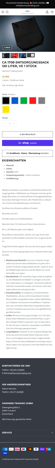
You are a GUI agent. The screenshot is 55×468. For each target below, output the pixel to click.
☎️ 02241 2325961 (37, 3)
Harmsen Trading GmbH (15, 459)
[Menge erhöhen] (14, 123)
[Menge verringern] (4, 123)
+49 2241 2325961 (17, 370)
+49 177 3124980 (16, 392)
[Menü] (3, 12)
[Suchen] (8, 12)
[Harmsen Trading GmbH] (27, 12)
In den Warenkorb (27, 134)
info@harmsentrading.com (27, 5)
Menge (5, 117)
